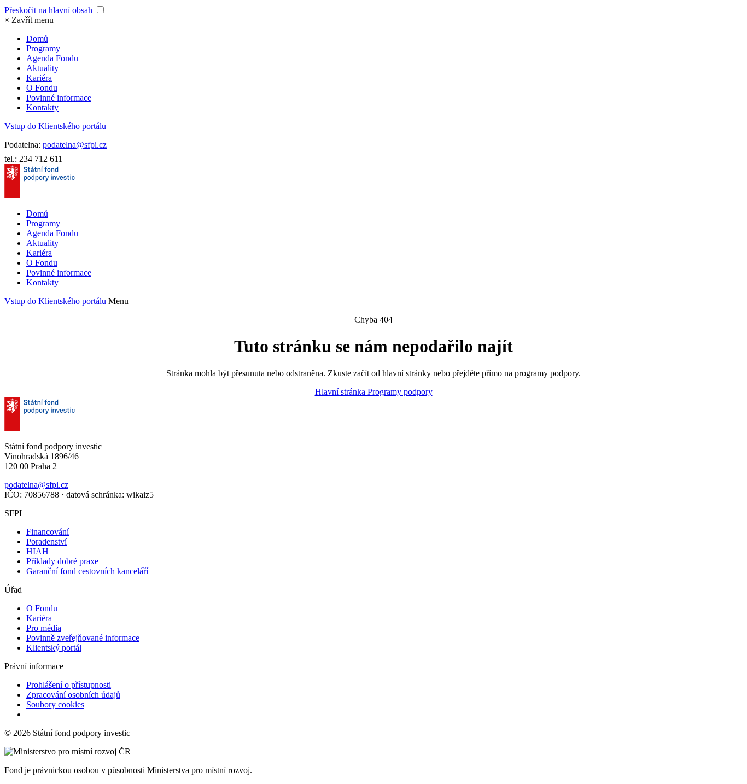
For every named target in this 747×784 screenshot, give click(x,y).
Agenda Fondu (52, 58)
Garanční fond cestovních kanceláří (87, 571)
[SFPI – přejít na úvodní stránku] (39, 195)
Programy (43, 48)
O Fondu (41, 87)
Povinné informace (58, 97)
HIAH (37, 551)
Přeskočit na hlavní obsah (48, 10)
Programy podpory (400, 391)
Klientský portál (53, 647)
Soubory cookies (55, 704)
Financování (47, 531)
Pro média (43, 628)
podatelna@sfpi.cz (75, 144)
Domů (37, 38)
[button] (29, 20)
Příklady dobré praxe (62, 561)
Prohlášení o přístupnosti (68, 684)
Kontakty (42, 107)
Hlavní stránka (341, 391)
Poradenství (46, 541)
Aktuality (42, 68)
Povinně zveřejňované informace (82, 637)
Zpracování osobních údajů (73, 694)
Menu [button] (118, 301)
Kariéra (39, 78)
